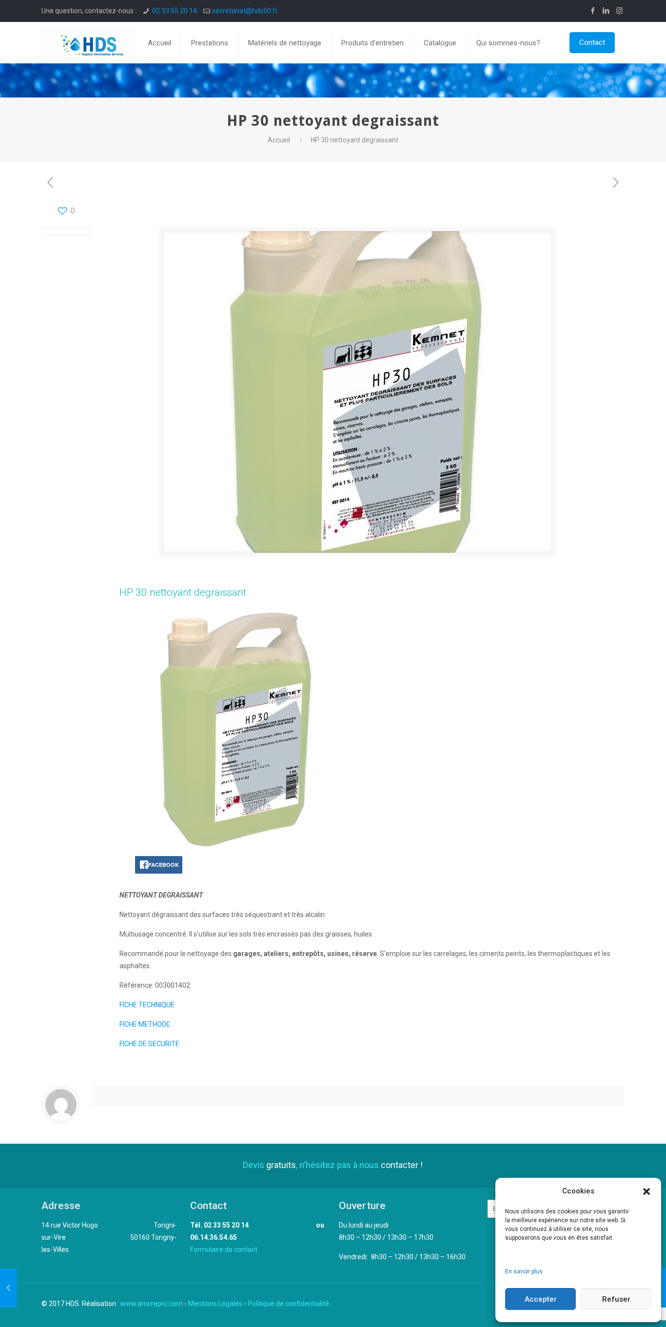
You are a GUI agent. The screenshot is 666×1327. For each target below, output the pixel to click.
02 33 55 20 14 (174, 11)
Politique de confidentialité (288, 1303)
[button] (646, 1191)
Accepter (541, 1299)
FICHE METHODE (144, 1024)
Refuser (616, 1299)
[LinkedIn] (606, 10)
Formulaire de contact (223, 1249)
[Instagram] (619, 10)
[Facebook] (593, 10)
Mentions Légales (215, 1303)
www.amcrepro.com (151, 1303)
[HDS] (89, 42)
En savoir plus (524, 1271)
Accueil (279, 140)
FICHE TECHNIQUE (147, 1005)
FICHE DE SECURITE (149, 1044)
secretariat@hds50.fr (245, 11)
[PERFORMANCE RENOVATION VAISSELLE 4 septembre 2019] (8, 1287)
